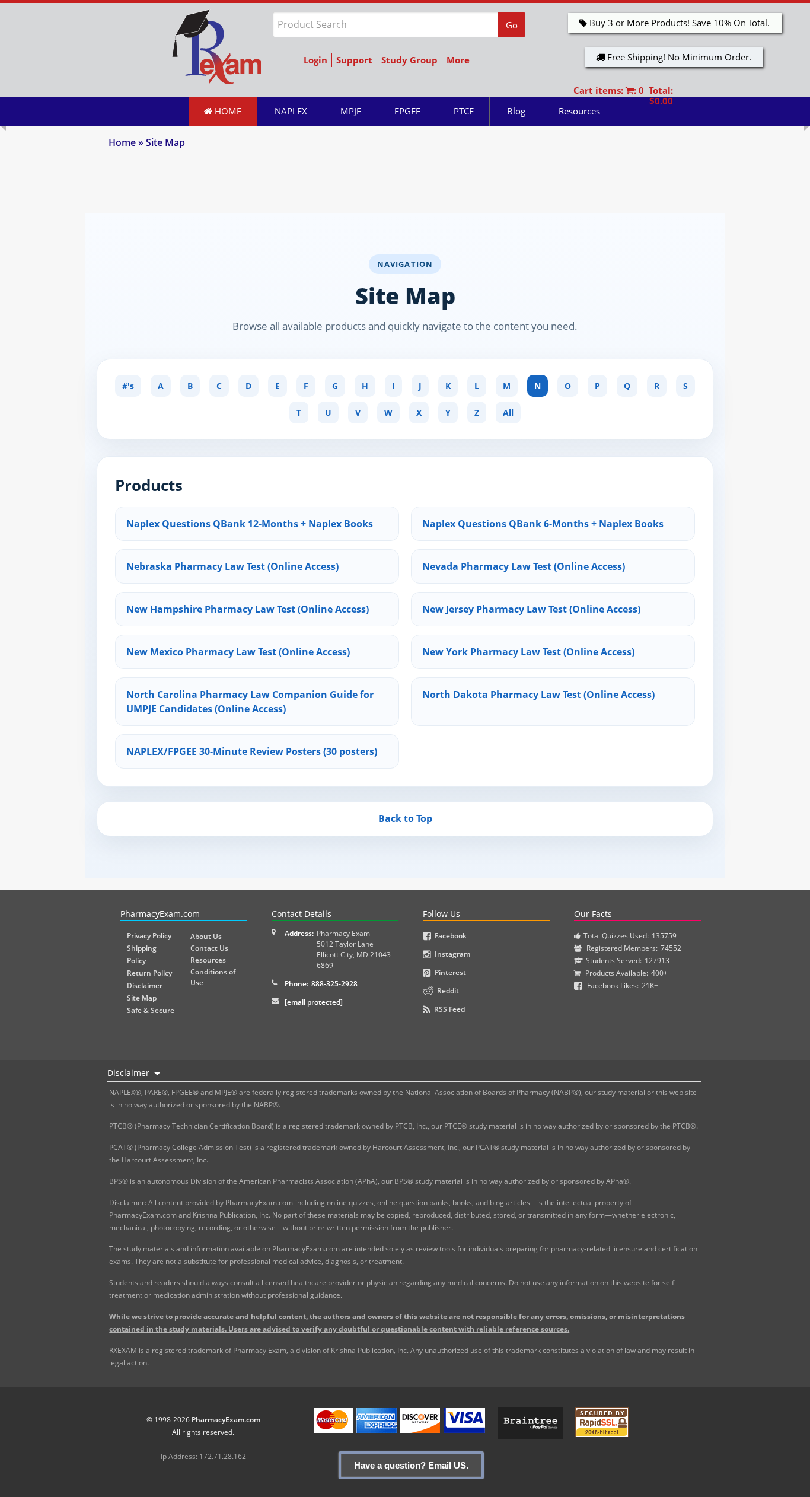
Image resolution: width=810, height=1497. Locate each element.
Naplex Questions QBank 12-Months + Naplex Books (249, 523)
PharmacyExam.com (226, 1420)
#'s (128, 385)
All (508, 412)
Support (354, 60)
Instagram (450, 954)
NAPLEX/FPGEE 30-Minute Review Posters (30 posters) (251, 751)
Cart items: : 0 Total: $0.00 (623, 95)
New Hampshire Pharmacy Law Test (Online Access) (247, 609)
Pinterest (448, 972)
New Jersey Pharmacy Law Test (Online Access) (531, 609)
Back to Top (405, 818)
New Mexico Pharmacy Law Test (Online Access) (238, 651)
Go (512, 25)
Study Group (409, 60)
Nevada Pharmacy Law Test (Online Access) (523, 566)
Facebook (449, 936)
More (458, 60)
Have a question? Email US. (411, 1465)
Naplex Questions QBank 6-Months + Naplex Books (543, 523)
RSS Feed (447, 1009)
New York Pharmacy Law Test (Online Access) (528, 651)
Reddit (446, 991)
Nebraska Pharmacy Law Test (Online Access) (232, 566)
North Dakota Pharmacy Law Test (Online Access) (538, 694)
